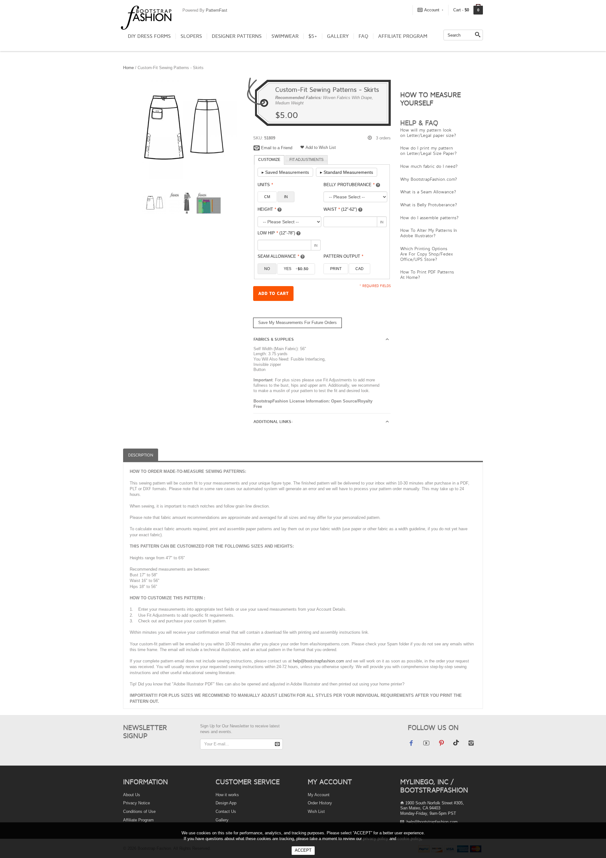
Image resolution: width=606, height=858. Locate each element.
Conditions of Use (139, 811)
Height (267, 209)
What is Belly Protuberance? (428, 204)
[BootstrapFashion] (146, 17)
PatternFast (216, 10)
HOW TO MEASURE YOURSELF (430, 99)
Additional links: (273, 422)
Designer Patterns (237, 36)
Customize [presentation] (269, 159)
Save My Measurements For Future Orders (297, 322)
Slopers (191, 36)
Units (265, 184)
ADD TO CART (273, 293)
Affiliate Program (402, 36)
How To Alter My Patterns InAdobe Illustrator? (428, 232)
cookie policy (409, 838)
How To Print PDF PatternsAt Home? (427, 274)
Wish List (316, 811)
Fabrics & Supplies (273, 339)
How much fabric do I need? (429, 166)
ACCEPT (303, 850)
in (286, 197)
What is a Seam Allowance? (428, 191)
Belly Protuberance (349, 184)
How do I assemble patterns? (429, 217)
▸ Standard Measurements (346, 172)
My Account (319, 794)
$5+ (312, 36)
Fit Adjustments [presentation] (306, 159)
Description (140, 455)
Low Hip (276, 233)
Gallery (338, 36)
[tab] (269, 160)
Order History (320, 803)
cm (267, 197)
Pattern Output (343, 256)
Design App (226, 803)
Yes (296, 269)
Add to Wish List (321, 147)
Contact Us (226, 811)
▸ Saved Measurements (285, 172)
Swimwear (285, 36)
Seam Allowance (278, 256)
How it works (227, 794)
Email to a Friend (276, 147)
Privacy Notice (136, 803)
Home (128, 67)
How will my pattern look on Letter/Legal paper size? (428, 132)
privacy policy (375, 838)
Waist (340, 209)
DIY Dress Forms (149, 36)
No (267, 269)
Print (336, 269)
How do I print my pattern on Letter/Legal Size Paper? (428, 150)
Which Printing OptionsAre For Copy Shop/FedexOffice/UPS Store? (426, 254)
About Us (131, 794)
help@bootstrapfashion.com (318, 661)
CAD (359, 269)
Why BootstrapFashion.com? (428, 179)
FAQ (363, 36)
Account (432, 10)
